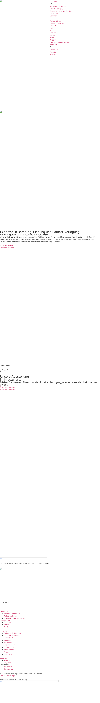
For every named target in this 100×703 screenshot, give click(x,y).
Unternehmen (5, 620)
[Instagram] (7, 605)
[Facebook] (2, 605)
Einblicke (3, 658)
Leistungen (4, 612)
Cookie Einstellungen (8, 676)
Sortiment (3, 631)
